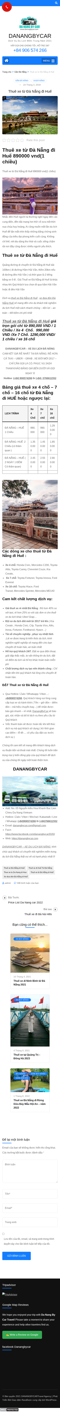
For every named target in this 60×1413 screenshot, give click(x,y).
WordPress (51, 1400)
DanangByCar (40, 711)
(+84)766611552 (48, 821)
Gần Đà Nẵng (21, 81)
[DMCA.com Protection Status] (9, 1410)
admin (8, 883)
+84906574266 (13, 698)
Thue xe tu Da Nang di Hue (15, 872)
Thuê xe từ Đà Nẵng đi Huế (26, 321)
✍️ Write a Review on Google (22, 1334)
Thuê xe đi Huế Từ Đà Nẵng (40, 868)
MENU (46, 60)
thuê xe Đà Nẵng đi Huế (24, 298)
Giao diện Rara (19, 1400)
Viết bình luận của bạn (28, 883)
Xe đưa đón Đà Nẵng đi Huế (16, 877)
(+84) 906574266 (22, 378)
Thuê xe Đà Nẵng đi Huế (14, 868)
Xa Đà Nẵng (39, 81)
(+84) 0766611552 (46, 378)
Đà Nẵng (20, 1074)
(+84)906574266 (27, 821)
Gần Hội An (22, 1078)
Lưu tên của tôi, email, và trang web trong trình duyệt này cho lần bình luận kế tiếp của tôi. (29, 1241)
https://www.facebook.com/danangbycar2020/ (30, 834)
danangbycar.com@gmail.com (29, 825)
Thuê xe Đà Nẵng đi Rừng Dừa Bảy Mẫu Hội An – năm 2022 (30, 1104)
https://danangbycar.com (25, 838)
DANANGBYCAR (30, 36)
